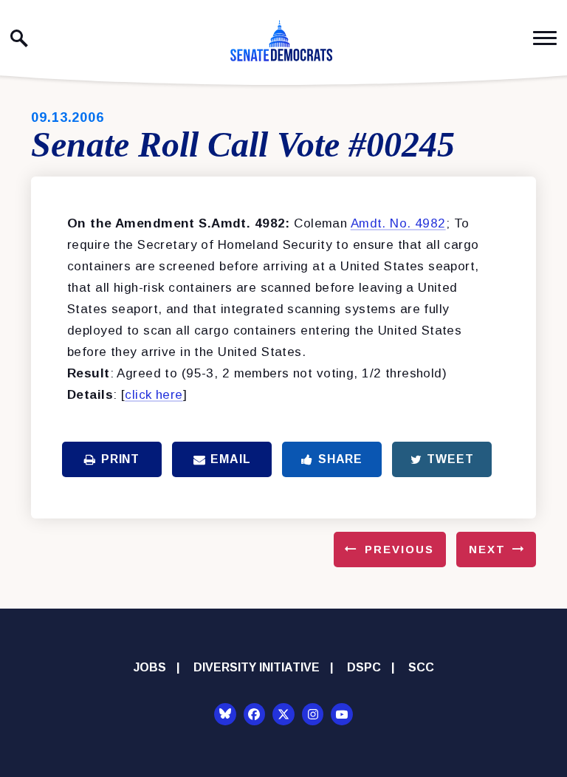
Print (120, 459)
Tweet (450, 459)
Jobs (150, 667)
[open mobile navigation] (545, 38)
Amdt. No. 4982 (398, 223)
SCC (421, 667)
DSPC (364, 667)
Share (340, 459)
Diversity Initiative (256, 667)
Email (230, 459)
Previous (399, 549)
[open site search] (19, 38)
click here (153, 395)
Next (487, 549)
